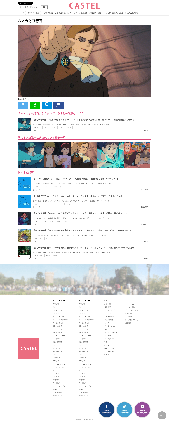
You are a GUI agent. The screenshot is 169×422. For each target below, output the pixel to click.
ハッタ (44, 204)
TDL (54, 307)
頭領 (58, 221)
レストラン (56, 339)
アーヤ (48, 255)
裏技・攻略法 (57, 326)
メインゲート (46, 187)
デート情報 (56, 383)
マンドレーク (38, 255)
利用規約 (128, 317)
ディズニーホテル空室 (60, 320)
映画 (106, 342)
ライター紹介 (130, 304)
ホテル (106, 345)
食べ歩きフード (58, 396)
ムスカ (62, 127)
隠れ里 (51, 221)
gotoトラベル (57, 389)
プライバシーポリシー (133, 310)
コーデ (106, 323)
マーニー (59, 204)
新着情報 (56, 304)
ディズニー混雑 (58, 317)
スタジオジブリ (58, 187)
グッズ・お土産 (58, 367)
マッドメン (37, 127)
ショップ (56, 373)
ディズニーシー (58, 310)
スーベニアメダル (59, 386)
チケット (56, 313)
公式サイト (27, 99)
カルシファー (38, 238)
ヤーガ (55, 255)
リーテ (47, 127)
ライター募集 (130, 307)
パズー (54, 127)
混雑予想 (107, 307)
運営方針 (128, 323)
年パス (106, 354)
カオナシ (48, 238)
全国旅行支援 (57, 392)
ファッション (57, 358)
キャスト (56, 354)
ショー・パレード (59, 335)
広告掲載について (131, 320)
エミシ (36, 187)
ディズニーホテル (59, 364)
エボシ (65, 221)
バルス (69, 127)
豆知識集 (56, 380)
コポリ (36, 204)
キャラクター (57, 370)
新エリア (56, 361)
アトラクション (58, 323)
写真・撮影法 (57, 342)
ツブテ (36, 221)
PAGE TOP (162, 415)
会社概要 (128, 313)
